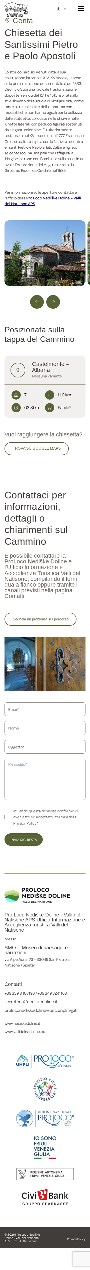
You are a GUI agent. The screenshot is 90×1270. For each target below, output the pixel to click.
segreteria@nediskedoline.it (31, 1001)
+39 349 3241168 (52, 993)
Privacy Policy (24, 823)
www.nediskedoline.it (22, 1023)
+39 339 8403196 (20, 993)
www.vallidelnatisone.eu (24, 1031)
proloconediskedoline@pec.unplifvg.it (40, 1010)
